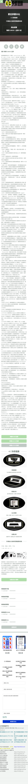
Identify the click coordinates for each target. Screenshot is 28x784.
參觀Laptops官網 (14, 445)
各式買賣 (14, 513)
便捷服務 (14, 470)
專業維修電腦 (5, 596)
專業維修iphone (5, 612)
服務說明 (14, 627)
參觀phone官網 (14, 437)
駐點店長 (14, 491)
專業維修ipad (5, 620)
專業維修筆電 (5, 604)
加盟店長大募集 (14, 579)
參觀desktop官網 (14, 441)
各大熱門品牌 (5, 590)
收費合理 (14, 534)
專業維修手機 (5, 589)
